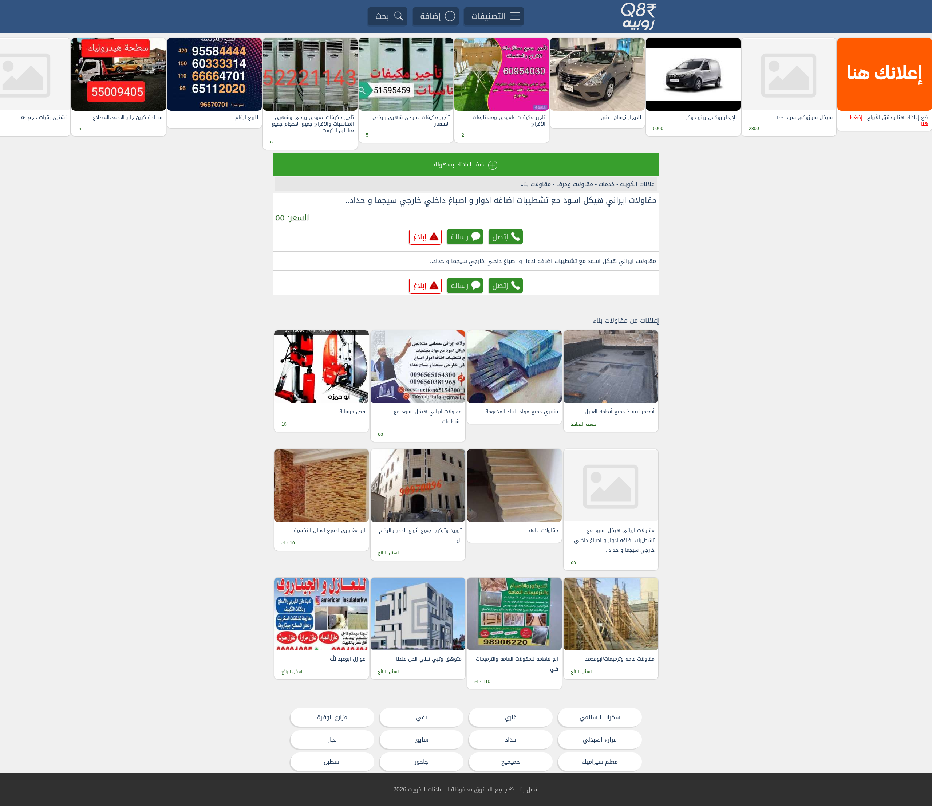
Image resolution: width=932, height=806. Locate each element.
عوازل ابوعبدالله (347, 659)
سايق (421, 739)
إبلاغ (420, 237)
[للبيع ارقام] (214, 74)
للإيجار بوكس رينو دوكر (711, 117)
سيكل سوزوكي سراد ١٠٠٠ (805, 117)
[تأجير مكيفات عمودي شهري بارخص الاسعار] (406, 74)
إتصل (500, 237)
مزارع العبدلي (600, 739)
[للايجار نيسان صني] (597, 74)
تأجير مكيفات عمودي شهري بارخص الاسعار (411, 120)
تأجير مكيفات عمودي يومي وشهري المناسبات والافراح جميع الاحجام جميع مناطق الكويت (313, 124)
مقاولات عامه (543, 530)
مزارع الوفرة (332, 717)
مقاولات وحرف (574, 184)
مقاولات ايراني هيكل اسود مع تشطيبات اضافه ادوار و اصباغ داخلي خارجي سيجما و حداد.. (501, 200)
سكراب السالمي (600, 717)
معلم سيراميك (600, 761)
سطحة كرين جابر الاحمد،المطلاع (127, 117)
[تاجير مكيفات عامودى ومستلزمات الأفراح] (501, 74)
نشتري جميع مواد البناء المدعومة (521, 412)
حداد (510, 739)
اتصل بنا (529, 789)
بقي (421, 717)
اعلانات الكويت (638, 184)
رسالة (460, 237)
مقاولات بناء (535, 184)
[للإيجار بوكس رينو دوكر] (693, 74)
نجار (332, 739)
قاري (511, 717)
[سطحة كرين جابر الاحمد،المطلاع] (118, 74)
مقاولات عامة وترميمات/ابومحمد (620, 659)
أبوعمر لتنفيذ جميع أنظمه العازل (620, 412)
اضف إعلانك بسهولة (460, 164)
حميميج (510, 761)
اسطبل (332, 761)
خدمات (607, 184)
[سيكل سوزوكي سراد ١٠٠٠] (789, 74)
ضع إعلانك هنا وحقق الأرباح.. (889, 120)
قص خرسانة (352, 412)
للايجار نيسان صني (621, 117)
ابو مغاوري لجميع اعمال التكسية (329, 530)
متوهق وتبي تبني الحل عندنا (429, 659)
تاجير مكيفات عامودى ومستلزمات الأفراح (509, 120)
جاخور (421, 761)
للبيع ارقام (246, 117)
